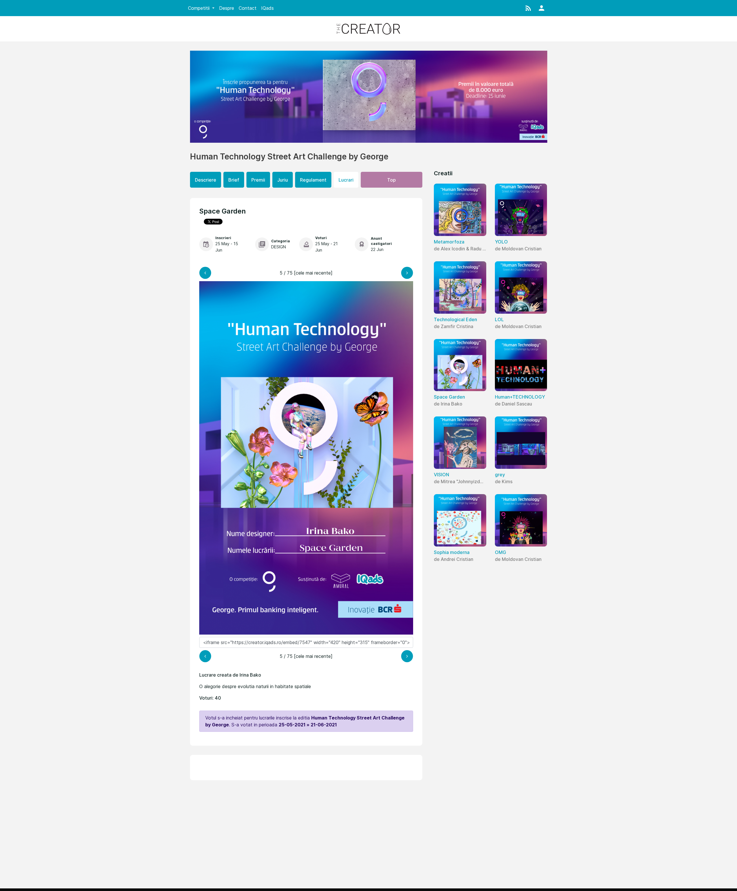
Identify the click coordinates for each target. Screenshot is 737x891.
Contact (248, 8)
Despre (226, 8)
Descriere (205, 180)
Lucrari (346, 180)
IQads (267, 8)
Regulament (313, 180)
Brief (233, 180)
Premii (258, 180)
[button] (528, 8)
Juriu (282, 180)
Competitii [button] (199, 8)
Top (391, 180)
